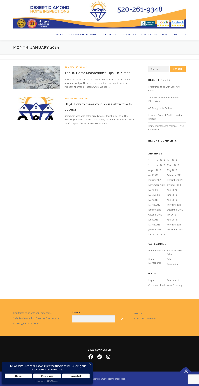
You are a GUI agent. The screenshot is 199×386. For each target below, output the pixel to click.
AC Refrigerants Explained (161, 108)
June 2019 (172, 194)
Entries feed (173, 280)
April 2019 (172, 199)
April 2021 (153, 175)
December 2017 (175, 229)
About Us (180, 34)
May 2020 (153, 189)
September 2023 (156, 165)
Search (76, 312)
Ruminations (173, 264)
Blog (165, 34)
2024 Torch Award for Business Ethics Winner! (36, 318)
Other (170, 259)
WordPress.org (174, 285)
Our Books (129, 34)
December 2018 (175, 209)
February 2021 (174, 175)
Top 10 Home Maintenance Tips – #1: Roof (97, 72)
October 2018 (155, 214)
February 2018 (174, 224)
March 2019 (154, 204)
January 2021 (154, 179)
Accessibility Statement (145, 318)
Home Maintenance (76, 67)
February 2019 (174, 204)
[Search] (122, 319)
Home (59, 34)
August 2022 (154, 170)
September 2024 (156, 160)
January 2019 (154, 209)
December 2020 (175, 179)
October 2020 (174, 184)
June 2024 (172, 160)
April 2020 (172, 189)
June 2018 (153, 219)
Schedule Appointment (82, 34)
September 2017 (156, 234)
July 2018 (171, 214)
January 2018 (154, 229)
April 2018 (172, 219)
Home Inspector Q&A (76, 98)
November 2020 (156, 184)
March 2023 (173, 165)
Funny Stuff (149, 34)
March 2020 (154, 194)
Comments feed (156, 285)
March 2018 (154, 224)
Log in (151, 280)
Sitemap (138, 313)
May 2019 (153, 199)
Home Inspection (157, 250)
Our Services (110, 34)
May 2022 (172, 170)
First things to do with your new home (32, 312)
